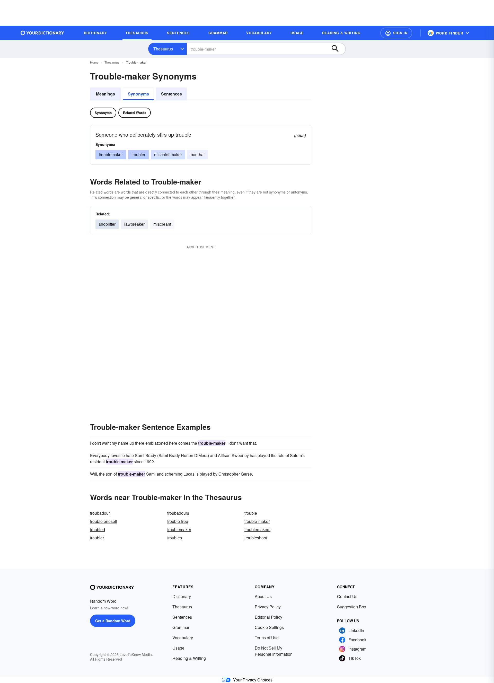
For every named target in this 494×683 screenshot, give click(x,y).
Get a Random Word (112, 620)
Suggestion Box (351, 607)
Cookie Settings (269, 627)
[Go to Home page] (42, 33)
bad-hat (198, 154)
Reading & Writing (189, 658)
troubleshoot (255, 538)
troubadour (100, 513)
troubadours (178, 513)
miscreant (162, 224)
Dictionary (181, 596)
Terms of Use (267, 638)
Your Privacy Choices (252, 680)
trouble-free (177, 521)
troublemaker (111, 154)
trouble (250, 513)
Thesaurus (163, 49)
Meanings (105, 94)
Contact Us (347, 596)
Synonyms (138, 94)
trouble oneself (103, 521)
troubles (174, 538)
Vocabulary (182, 638)
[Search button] (337, 49)
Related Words (134, 112)
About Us (263, 596)
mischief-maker (168, 154)
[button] (396, 33)
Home (94, 62)
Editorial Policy (268, 617)
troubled (97, 529)
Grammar (180, 627)
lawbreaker (134, 224)
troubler (138, 154)
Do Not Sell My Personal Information (274, 651)
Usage (178, 648)
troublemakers (257, 529)
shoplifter (107, 224)
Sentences (171, 94)
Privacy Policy (268, 607)
